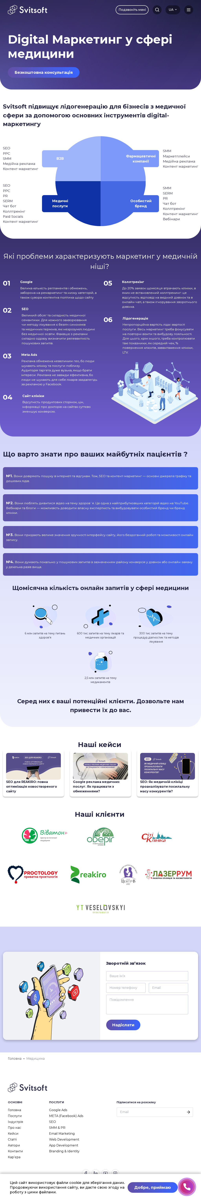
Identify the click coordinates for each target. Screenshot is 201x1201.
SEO (52, 1122)
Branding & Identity (64, 1151)
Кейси (13, 1133)
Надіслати (123, 1025)
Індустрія (15, 1122)
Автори (14, 1145)
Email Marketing (62, 1133)
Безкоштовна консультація (44, 72)
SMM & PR (57, 1128)
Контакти (15, 1151)
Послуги (15, 1116)
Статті (12, 1139)
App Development (63, 1145)
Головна (14, 1110)
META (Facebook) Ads (66, 1116)
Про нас (14, 1128)
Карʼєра (14, 1157)
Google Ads (58, 1110)
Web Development (64, 1139)
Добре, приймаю (152, 1187)
